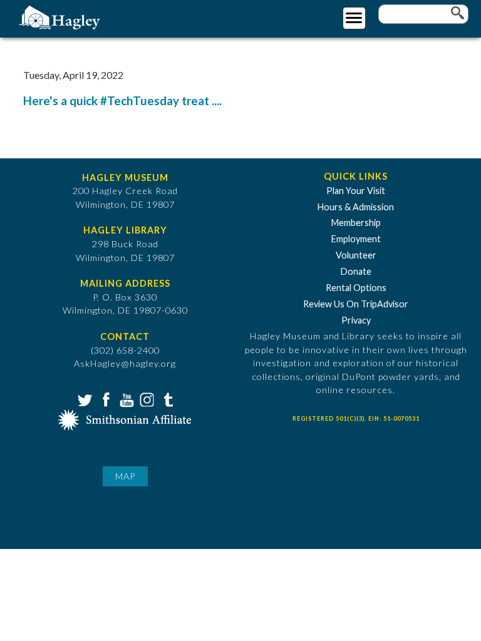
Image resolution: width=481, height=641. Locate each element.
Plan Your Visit (355, 190)
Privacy (356, 320)
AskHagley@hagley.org (125, 363)
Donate (356, 271)
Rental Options (356, 287)
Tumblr (166, 398)
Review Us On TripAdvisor (355, 304)
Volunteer (356, 255)
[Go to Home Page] (61, 16)
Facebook (104, 398)
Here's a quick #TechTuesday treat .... (122, 101)
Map (125, 476)
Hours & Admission (356, 207)
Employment (356, 238)
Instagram (146, 398)
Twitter (84, 398)
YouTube (125, 398)
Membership (356, 222)
